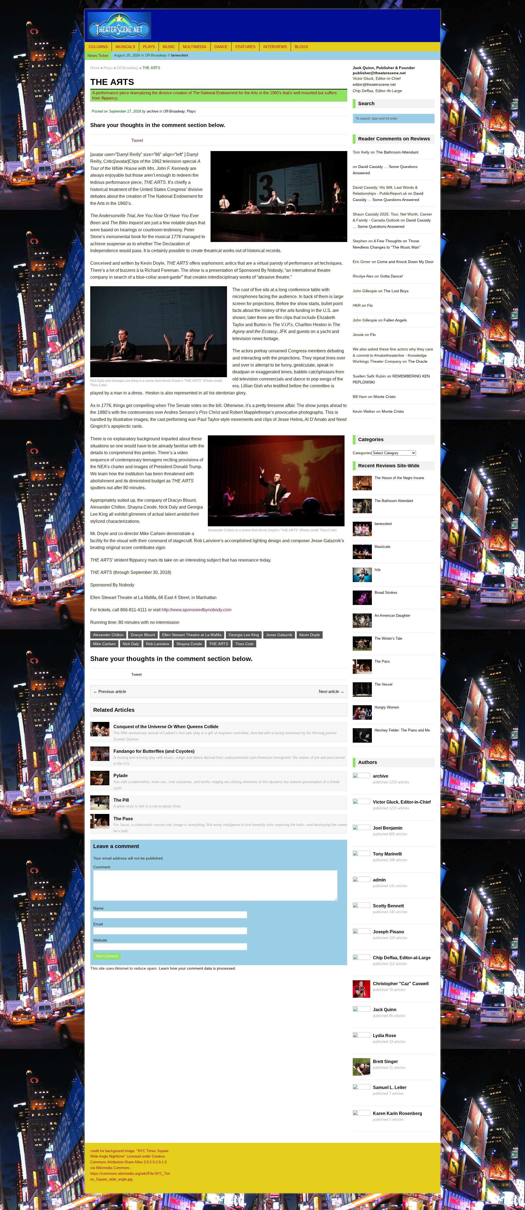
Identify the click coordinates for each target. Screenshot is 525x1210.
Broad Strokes (386, 593)
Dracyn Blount (143, 635)
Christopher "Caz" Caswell (400, 983)
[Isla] (362, 579)
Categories (362, 453)
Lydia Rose (384, 1035)
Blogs (301, 47)
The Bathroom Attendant (397, 152)
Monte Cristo (385, 396)
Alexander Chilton (108, 635)
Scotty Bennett (388, 906)
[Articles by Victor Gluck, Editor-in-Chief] (361, 813)
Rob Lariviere (157, 644)
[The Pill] (99, 806)
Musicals (125, 47)
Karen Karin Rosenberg (397, 1113)
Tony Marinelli (387, 854)
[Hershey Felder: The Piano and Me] (362, 739)
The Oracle (417, 361)
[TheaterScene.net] (262, 25)
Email (98, 924)
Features (245, 47)
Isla (377, 570)
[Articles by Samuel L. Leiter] (361, 1098)
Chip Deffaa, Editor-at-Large (402, 957)
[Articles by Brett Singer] (361, 1072)
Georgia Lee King (244, 635)
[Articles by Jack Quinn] (361, 1020)
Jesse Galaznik (279, 635)
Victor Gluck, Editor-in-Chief (402, 802)
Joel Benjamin (387, 828)
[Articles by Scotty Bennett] (361, 916)
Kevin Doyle (309, 635)
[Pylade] (99, 782)
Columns (98, 47)
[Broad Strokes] (362, 602)
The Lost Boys (396, 291)
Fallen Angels (395, 320)
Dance (221, 47)
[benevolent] (362, 533)
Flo (370, 305)
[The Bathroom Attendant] (362, 510)
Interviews (275, 47)
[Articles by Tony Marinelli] (361, 865)
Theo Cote (244, 644)
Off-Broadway (174, 111)
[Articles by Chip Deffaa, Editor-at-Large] (361, 968)
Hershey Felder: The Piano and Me (402, 730)
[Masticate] (362, 556)
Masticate (382, 547)
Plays (149, 47)
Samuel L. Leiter (389, 1087)
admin (379, 880)
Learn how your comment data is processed (197, 968)
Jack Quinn (384, 1009)
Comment (101, 867)
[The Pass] (99, 825)
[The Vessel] (362, 694)
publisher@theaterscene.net (379, 73)
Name (98, 908)
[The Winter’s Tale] (362, 648)
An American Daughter (392, 615)
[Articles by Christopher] (361, 994)
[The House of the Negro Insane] (362, 487)
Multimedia (194, 47)
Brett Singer (385, 1061)
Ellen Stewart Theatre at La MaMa (191, 635)
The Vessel (383, 684)
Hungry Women (387, 707)
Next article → (331, 691)
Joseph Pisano (388, 931)
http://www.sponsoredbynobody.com (196, 609)
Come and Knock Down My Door (405, 261)
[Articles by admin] (361, 891)
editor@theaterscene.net (374, 84)
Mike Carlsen (104, 644)
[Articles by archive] (361, 787)
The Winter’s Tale (388, 638)
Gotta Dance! (391, 276)
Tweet (137, 140)
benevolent (151, 55)
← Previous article (109, 691)
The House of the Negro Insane (399, 478)
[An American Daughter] (362, 625)
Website (100, 940)
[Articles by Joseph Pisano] (361, 942)
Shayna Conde (189, 644)
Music (169, 47)
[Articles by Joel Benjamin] (361, 839)
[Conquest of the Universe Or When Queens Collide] (99, 733)
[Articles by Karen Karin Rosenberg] (361, 1124)
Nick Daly (131, 644)
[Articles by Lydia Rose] (361, 1046)
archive (152, 111)
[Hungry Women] (362, 717)
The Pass (382, 661)
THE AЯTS (218, 644)
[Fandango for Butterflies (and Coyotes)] (99, 757)
